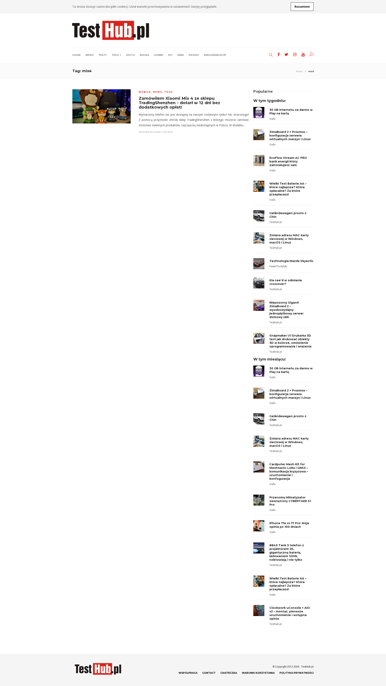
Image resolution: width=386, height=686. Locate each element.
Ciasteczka (228, 672)
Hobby (158, 54)
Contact (209, 672)
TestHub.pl (275, 222)
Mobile (145, 91)
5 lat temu (167, 131)
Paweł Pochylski (278, 266)
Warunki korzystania (258, 672)
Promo (194, 54)
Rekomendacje (215, 54)
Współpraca (188, 672)
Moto (130, 54)
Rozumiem (302, 6)
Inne (180, 54)
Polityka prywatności (296, 672)
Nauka (144, 54)
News (89, 54)
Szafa (272, 118)
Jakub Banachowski (150, 131)
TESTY (102, 54)
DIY (170, 54)
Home (76, 54)
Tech (115, 54)
